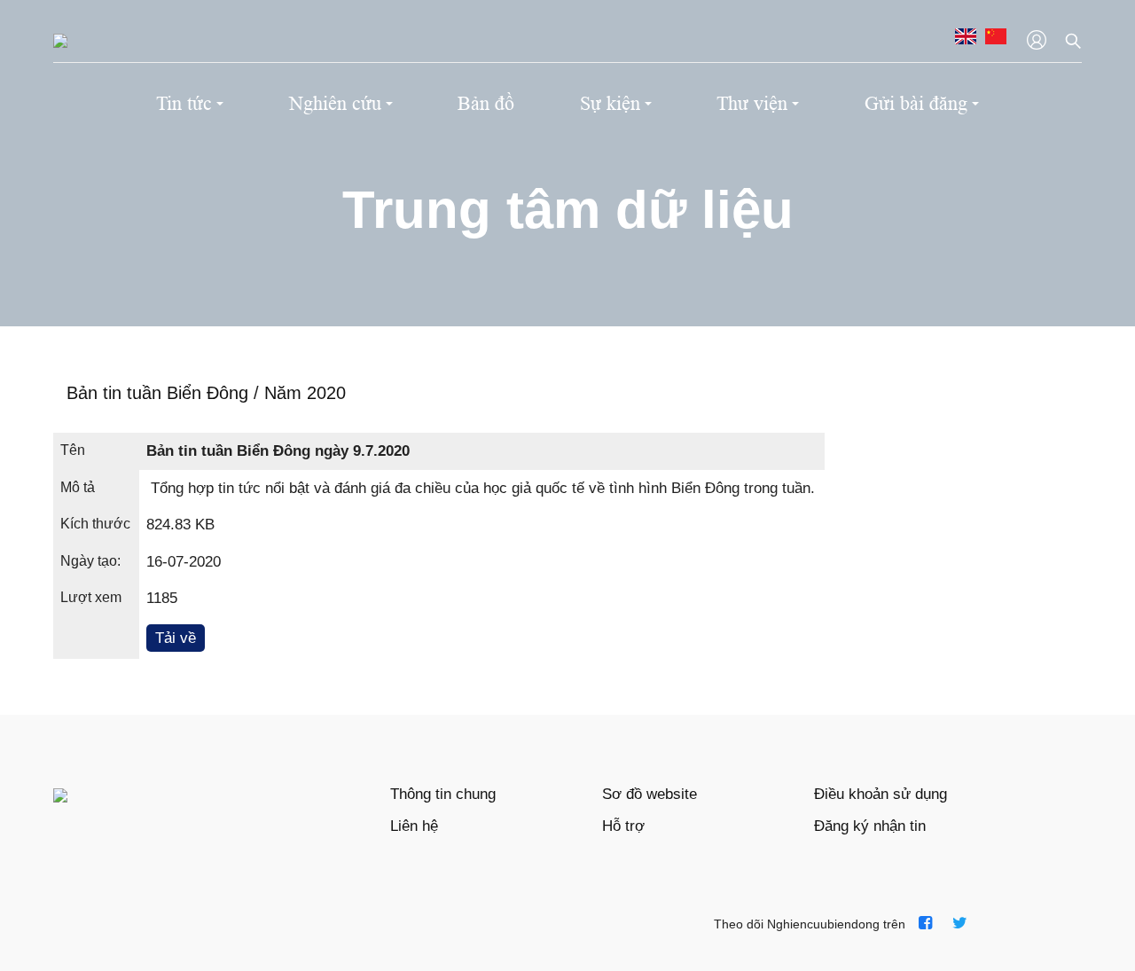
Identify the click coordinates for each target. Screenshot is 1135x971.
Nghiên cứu (335, 103)
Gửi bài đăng (916, 103)
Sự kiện (610, 103)
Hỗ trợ (623, 826)
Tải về (175, 638)
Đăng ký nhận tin (870, 826)
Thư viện (751, 103)
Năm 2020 (305, 393)
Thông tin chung (443, 794)
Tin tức (184, 103)
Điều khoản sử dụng (880, 794)
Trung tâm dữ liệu (568, 209)
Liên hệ (414, 826)
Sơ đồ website (649, 794)
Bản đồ (486, 103)
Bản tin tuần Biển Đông (160, 393)
